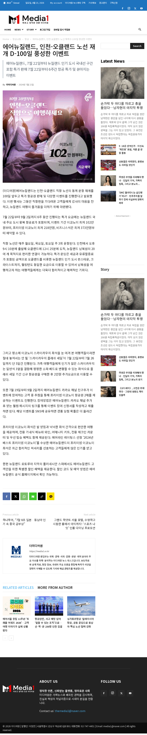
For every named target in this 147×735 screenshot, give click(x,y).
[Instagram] (129, 8)
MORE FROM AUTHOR (55, 587)
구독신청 (114, 2)
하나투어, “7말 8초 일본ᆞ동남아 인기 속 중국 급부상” (24, 522)
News (18, 29)
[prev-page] (5, 638)
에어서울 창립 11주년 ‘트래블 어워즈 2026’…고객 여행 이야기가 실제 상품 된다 (16, 624)
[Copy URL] (42, 496)
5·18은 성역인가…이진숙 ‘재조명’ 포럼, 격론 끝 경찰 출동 (131, 149)
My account (56, 2)
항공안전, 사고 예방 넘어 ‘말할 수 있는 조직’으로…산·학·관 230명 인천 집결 (48, 622)
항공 (27, 39)
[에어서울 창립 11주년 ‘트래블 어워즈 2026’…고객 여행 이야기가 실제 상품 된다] (17, 606)
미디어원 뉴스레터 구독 (75, 2)
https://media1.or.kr (39, 551)
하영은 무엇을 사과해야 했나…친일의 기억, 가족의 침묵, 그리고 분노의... (131, 180)
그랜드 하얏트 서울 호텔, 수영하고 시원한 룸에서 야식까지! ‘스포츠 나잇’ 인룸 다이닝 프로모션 (74, 524)
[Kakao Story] (50, 496)
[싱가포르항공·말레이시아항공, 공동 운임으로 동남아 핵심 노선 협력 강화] (81, 606)
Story (30, 29)
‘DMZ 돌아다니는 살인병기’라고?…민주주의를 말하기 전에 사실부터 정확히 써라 (131, 197)
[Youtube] (141, 8)
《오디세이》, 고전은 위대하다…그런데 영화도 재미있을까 (131, 391)
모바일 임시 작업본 (62, 29)
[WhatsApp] (24, 496)
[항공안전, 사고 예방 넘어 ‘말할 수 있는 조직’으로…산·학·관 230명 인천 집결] (49, 606)
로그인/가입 (45, 29)
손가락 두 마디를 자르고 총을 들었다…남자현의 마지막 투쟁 (122, 105)
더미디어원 (11, 84)
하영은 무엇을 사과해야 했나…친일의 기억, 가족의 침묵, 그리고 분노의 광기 (131, 376)
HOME (7, 29)
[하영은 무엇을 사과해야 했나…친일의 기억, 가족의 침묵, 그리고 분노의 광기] (108, 180)
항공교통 (17, 39)
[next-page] (11, 638)
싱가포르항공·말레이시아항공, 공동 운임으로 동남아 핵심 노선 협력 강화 (80, 622)
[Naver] (33, 496)
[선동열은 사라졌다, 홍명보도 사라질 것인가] (108, 165)
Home (6, 39)
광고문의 (103, 2)
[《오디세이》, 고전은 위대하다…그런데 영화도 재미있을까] (108, 391)
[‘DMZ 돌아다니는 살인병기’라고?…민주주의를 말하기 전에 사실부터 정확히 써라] (108, 196)
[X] (135, 8)
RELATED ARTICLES (18, 587)
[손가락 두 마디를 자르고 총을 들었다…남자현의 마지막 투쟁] (122, 83)
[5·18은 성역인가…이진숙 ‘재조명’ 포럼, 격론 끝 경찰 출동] (108, 149)
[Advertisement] (99, 19)
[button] (139, 29)
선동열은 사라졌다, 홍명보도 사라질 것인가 (131, 163)
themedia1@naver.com (70, 711)
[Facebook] (122, 8)
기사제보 (92, 2)
